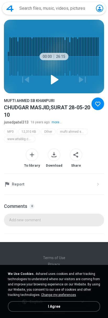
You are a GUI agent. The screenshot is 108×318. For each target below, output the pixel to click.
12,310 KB (28, 132)
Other (48, 132)
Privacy (54, 264)
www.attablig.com (20, 139)
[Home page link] (10, 8)
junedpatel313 (16, 122)
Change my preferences (58, 295)
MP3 (10, 132)
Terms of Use (54, 258)
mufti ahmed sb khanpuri (74, 132)
